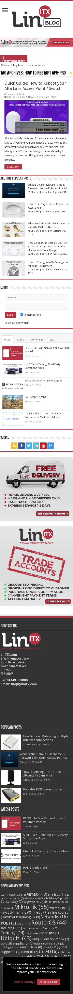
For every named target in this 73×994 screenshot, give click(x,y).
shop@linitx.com (24, 684)
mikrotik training (16, 912)
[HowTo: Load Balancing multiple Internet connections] (11, 742)
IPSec (58, 901)
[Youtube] (43, 445)
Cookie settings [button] (24, 981)
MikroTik (31, 907)
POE (8, 923)
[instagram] (50, 445)
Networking (43, 97)
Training (12, 932)
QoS (20, 924)
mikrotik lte (59, 908)
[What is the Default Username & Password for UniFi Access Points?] (9, 759)
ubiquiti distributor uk (50, 939)
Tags (51, 339)
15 (49, 780)
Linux (8, 908)
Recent (7, 339)
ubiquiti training (44, 943)
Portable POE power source (42, 789)
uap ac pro (49, 933)
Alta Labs (12, 97)
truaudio (31, 933)
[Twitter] (29, 445)
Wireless (58, 956)
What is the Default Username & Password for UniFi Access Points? (43, 756)
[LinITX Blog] (36, 15)
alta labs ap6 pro (56, 898)
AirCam (19, 894)
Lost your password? (17, 322)
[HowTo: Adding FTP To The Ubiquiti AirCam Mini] (11, 777)
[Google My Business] (58, 445)
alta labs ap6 (34, 898)
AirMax (37, 894)
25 (41, 762)
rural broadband (32, 928)
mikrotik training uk (22, 917)
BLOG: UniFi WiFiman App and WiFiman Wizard (44, 820)
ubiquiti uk (32, 947)
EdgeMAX (31, 901)
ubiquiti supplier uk (17, 943)
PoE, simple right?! (35, 396)
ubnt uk (30, 952)
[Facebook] (21, 445)
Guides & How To (27, 97)
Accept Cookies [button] (48, 981)
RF (28, 924)
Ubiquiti (16, 938)
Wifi (36, 957)
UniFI (48, 951)
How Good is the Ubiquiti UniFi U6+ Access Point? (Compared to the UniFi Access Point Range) (48, 246)
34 (48, 744)
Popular (21, 339)
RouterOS (49, 922)
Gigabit (46, 901)
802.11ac (7, 895)
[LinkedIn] (36, 445)
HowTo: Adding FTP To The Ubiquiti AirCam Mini (42, 773)
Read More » (13, 166)
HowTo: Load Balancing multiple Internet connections (45, 738)
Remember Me (32, 314)
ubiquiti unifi (51, 947)
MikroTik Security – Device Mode (43, 380)
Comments (37, 339)
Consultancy (12, 902)
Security (50, 928)
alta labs (56, 894)
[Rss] (14, 445)
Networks (54, 916)
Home (6, 65)
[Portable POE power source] (11, 795)
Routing (11, 928)
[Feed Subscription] (71, 73)
